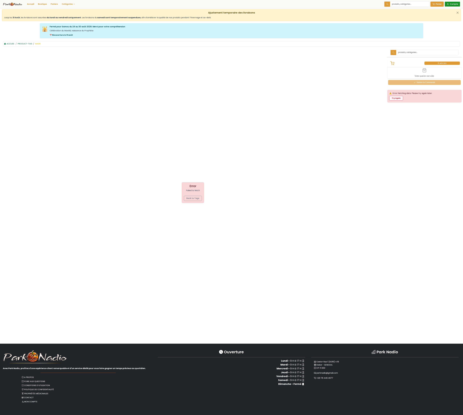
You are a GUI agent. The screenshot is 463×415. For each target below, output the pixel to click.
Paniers (54, 4)
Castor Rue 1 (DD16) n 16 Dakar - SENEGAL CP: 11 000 (327, 364)
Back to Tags (192, 198)
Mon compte (30, 401)
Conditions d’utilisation (37, 385)
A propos (29, 377)
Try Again (396, 98)
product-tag (25, 43)
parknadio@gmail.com (327, 373)
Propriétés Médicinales (36, 393)
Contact (29, 397)
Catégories (67, 4)
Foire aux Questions (34, 381)
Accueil (30, 4)
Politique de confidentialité (39, 389)
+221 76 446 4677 (324, 378)
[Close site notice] (457, 12)
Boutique (42, 4)
